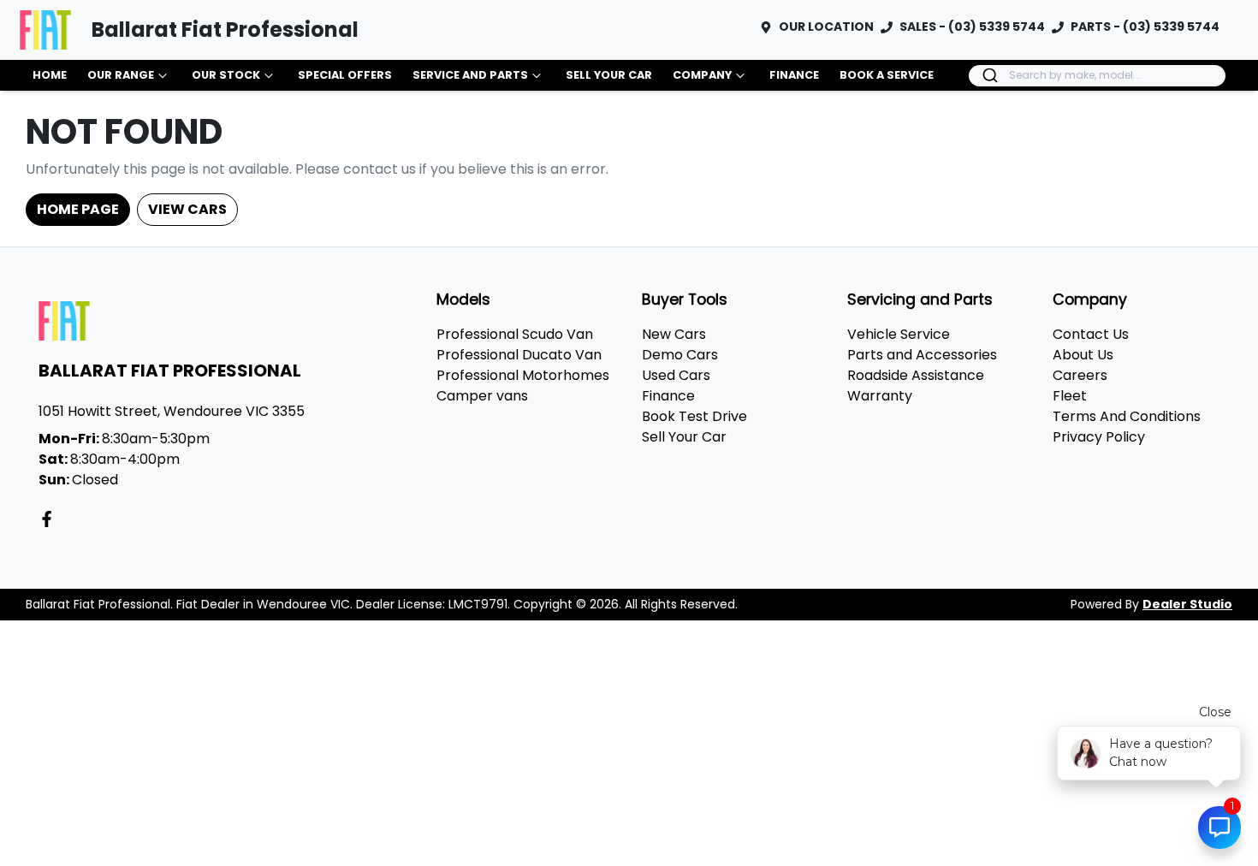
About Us (1083, 355)
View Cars (187, 209)
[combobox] (1097, 75)
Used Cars (676, 375)
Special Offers (345, 75)
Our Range (120, 75)
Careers (1080, 375)
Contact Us (1091, 334)
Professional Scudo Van (514, 334)
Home (50, 75)
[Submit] (989, 75)
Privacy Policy (1099, 437)
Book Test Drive (694, 416)
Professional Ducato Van (519, 355)
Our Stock (226, 75)
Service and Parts (470, 75)
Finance (794, 75)
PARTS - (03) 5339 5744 (1145, 26)
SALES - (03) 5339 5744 (972, 26)
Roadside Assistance (915, 375)
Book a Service (887, 75)
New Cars (674, 334)
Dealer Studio (1187, 604)
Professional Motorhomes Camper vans (522, 385)
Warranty (879, 396)
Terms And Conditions (1127, 416)
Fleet (1070, 396)
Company (702, 75)
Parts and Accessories (922, 355)
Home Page (78, 209)
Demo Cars (680, 355)
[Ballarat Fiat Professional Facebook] (50, 519)
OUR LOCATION (826, 26)
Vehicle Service (898, 334)
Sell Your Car (609, 75)
